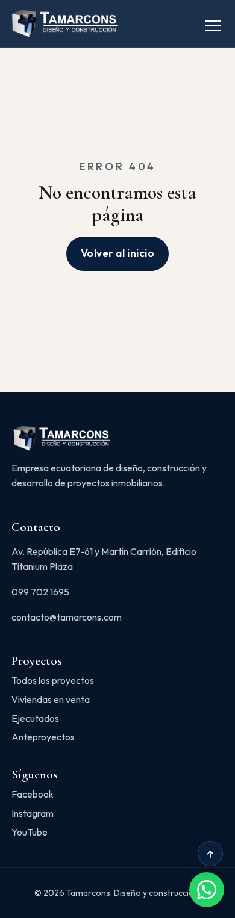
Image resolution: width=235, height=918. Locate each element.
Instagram (32, 813)
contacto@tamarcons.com (66, 617)
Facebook (32, 794)
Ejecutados (35, 718)
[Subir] (210, 853)
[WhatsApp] (206, 889)
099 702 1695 (40, 592)
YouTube (29, 832)
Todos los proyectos (52, 680)
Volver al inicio (117, 253)
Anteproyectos (43, 737)
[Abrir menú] (212, 23)
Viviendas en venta (50, 699)
